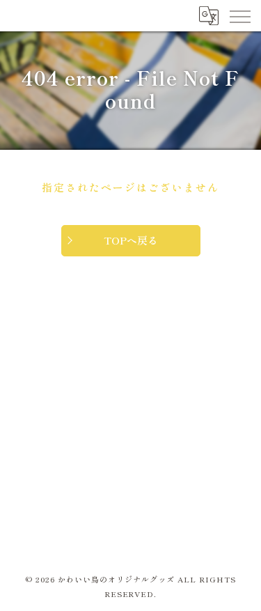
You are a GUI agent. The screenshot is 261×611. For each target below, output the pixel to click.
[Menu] (239, 15)
